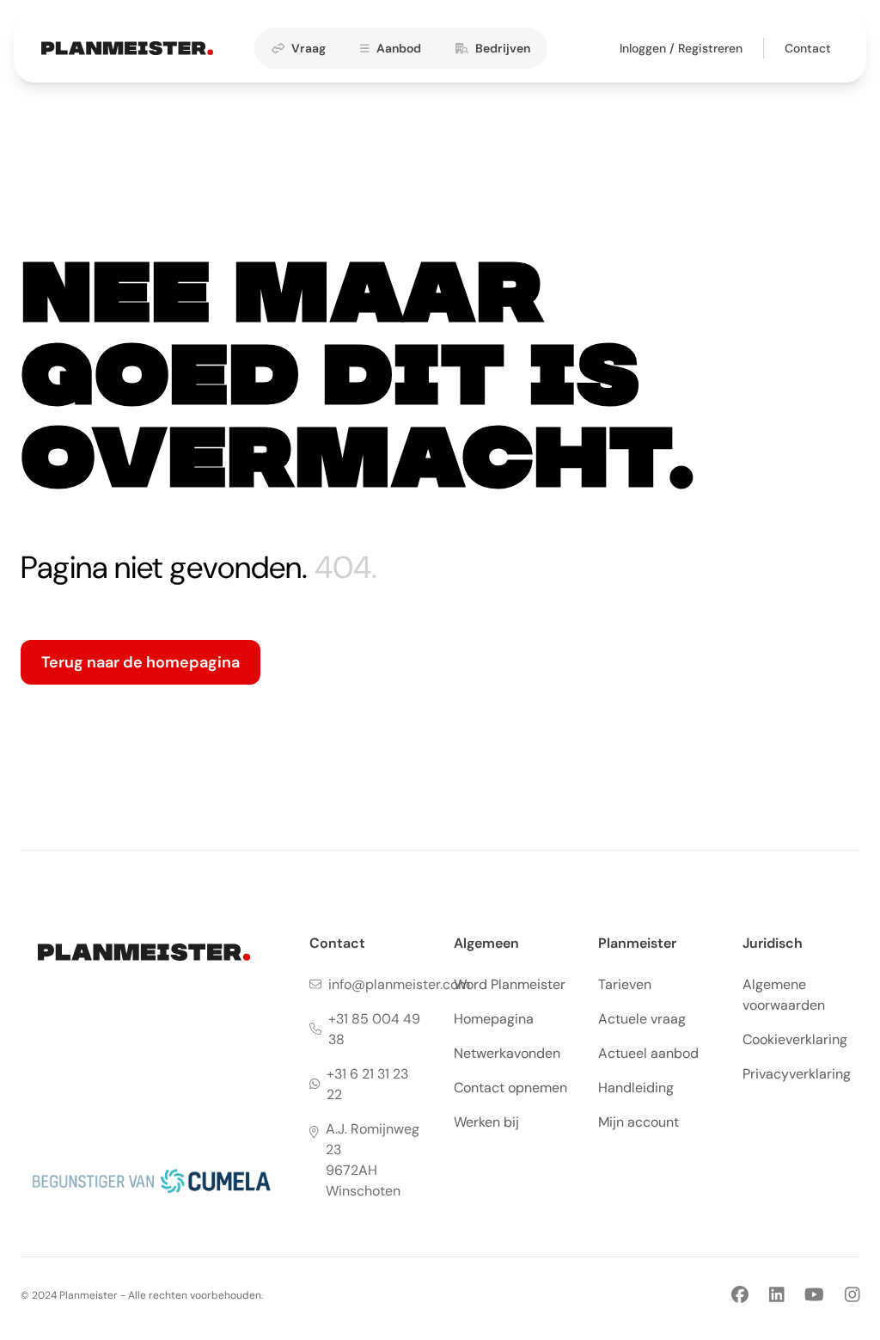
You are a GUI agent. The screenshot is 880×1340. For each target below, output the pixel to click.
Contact (808, 48)
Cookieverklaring (794, 1039)
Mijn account (638, 1122)
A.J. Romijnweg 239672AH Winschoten (372, 1160)
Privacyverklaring (796, 1074)
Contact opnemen (510, 1088)
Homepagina (494, 1019)
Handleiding (636, 1088)
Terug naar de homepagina (140, 662)
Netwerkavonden (507, 1053)
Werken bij (486, 1122)
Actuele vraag (642, 1019)
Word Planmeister (509, 984)
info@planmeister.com (399, 984)
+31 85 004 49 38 (374, 1029)
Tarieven (624, 984)
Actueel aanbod (648, 1053)
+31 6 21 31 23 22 (367, 1084)
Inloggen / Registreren (681, 48)
